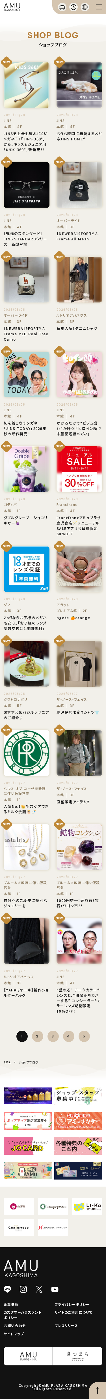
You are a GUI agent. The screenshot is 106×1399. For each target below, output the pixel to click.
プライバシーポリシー (72, 1304)
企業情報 (11, 1304)
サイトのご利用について (74, 1312)
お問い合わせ (15, 1325)
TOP (7, 1062)
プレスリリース (66, 1325)
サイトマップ (14, 1333)
